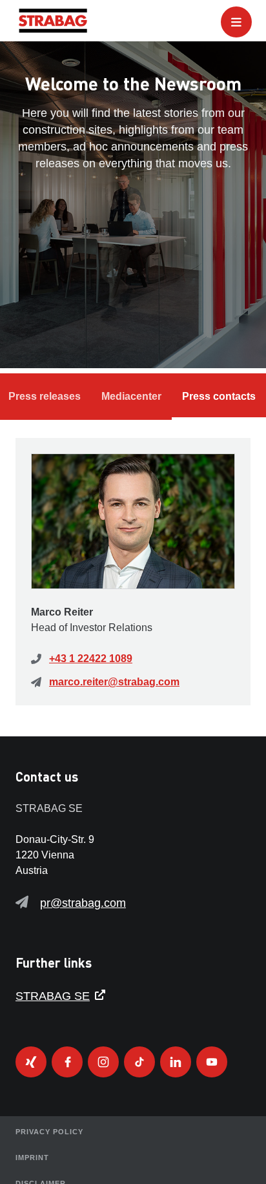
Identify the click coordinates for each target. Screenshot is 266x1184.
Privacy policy (49, 1132)
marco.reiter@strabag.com (114, 681)
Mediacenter (131, 396)
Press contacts (219, 396)
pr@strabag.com (83, 903)
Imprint (32, 1157)
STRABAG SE (52, 996)
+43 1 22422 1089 (90, 658)
